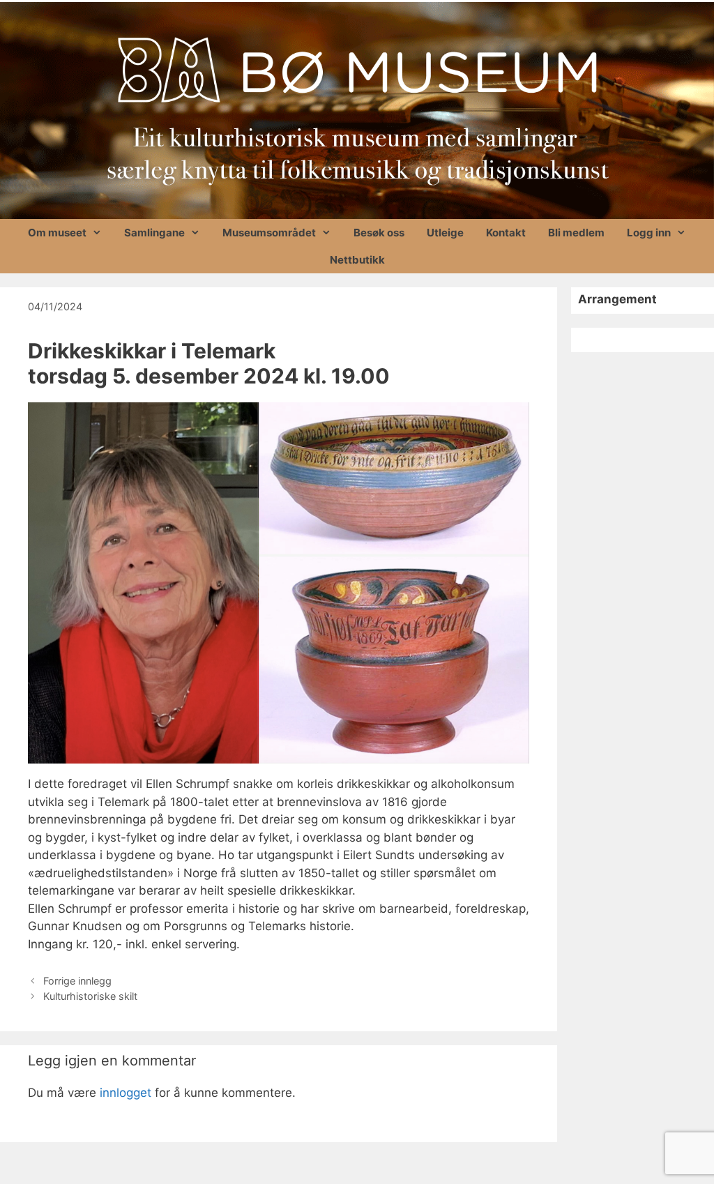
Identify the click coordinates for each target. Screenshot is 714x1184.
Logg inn (649, 232)
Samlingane (154, 232)
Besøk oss (379, 232)
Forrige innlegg (77, 981)
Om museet (57, 232)
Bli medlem (576, 232)
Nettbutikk (357, 259)
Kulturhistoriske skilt (90, 996)
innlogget (125, 1093)
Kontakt (506, 232)
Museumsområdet (269, 232)
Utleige (445, 232)
